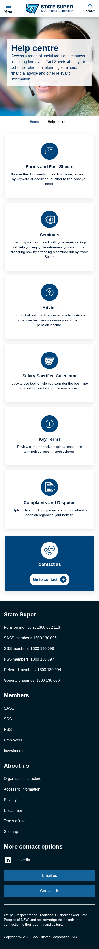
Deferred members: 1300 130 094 (32, 670)
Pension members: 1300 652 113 (32, 627)
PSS (8, 729)
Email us (49, 875)
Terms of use (14, 821)
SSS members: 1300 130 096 (29, 649)
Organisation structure (22, 779)
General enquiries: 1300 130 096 (32, 680)
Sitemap (11, 832)
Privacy (10, 800)
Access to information (22, 789)
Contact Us (49, 891)
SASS (9, 708)
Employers (13, 740)
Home (34, 122)
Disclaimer (13, 810)
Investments (14, 751)
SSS (8, 719)
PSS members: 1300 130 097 (29, 659)
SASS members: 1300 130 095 (30, 638)
